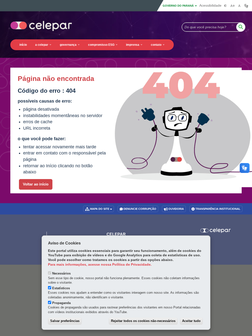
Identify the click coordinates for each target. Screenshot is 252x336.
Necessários (61, 273)
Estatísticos (61, 288)
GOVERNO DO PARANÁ (178, 5)
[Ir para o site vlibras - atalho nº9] (246, 6)
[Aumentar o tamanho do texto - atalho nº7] (232, 6)
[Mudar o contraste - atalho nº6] (225, 6)
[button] (240, 27)
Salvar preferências (64, 321)
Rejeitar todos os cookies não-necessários (143, 321)
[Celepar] (215, 230)
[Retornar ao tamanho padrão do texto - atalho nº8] (239, 6)
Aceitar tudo (191, 321)
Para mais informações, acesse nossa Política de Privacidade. (100, 264)
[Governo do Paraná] (26, 228)
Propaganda (61, 303)
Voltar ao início (35, 184)
